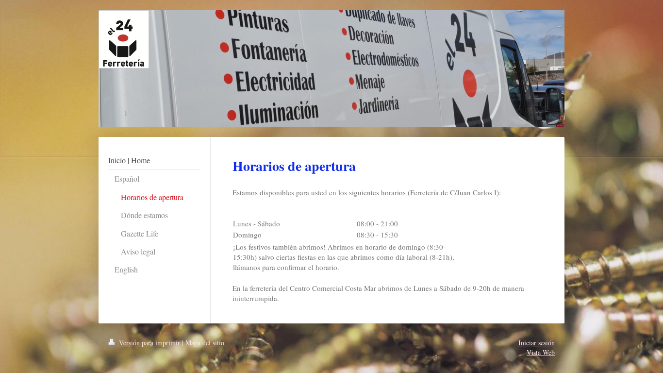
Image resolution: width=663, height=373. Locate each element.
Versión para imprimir (149, 342)
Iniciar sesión (536, 342)
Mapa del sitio (204, 342)
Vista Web (541, 352)
